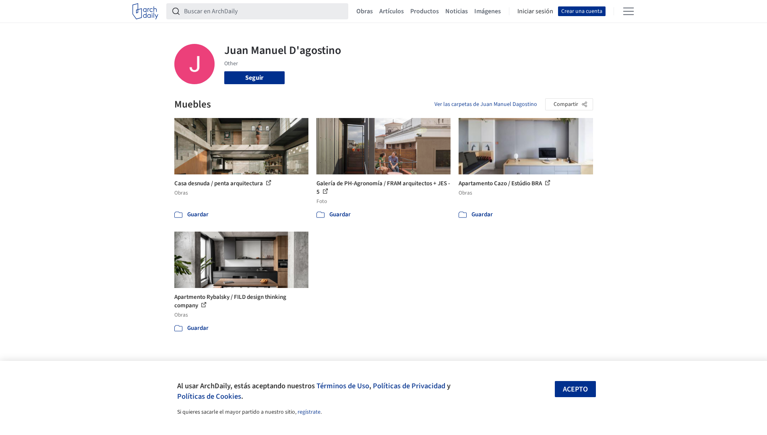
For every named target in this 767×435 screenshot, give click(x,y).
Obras (364, 11)
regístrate (309, 412)
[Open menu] (628, 11)
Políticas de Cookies (209, 396)
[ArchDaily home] (145, 11)
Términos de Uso (342, 386)
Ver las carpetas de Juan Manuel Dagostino (485, 104)
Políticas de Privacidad (409, 386)
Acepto (575, 389)
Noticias (456, 11)
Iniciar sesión (535, 11)
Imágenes (487, 11)
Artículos (391, 11)
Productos (424, 11)
